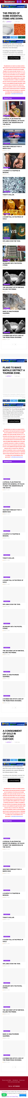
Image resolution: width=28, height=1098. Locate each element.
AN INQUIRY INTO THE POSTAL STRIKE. (12, 264)
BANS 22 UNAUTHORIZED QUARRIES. (11, 312)
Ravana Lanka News (6, 1080)
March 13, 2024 (6, 174)
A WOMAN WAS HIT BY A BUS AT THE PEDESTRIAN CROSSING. (13, 336)
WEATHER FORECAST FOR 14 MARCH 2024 (12, 147)
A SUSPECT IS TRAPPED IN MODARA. (11, 171)
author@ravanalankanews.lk (17, 93)
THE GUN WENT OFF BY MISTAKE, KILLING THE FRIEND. (13, 288)
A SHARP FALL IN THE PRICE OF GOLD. (13, 218)
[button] (4, 1094)
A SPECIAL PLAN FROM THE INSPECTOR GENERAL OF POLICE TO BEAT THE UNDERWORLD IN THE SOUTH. (13, 121)
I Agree (23, 1096)
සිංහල (20, 1)
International (15, 1080)
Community (7, 115)
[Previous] (13, 344)
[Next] (15, 344)
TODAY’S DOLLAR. (8, 195)
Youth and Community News (14, 1082)
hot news (16, 423)
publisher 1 (9, 21)
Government (22, 1080)
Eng (18, 1)
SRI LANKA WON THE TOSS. (12, 241)
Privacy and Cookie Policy (12, 1096)
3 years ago (17, 21)
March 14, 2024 (6, 126)
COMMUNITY (9, 423)
